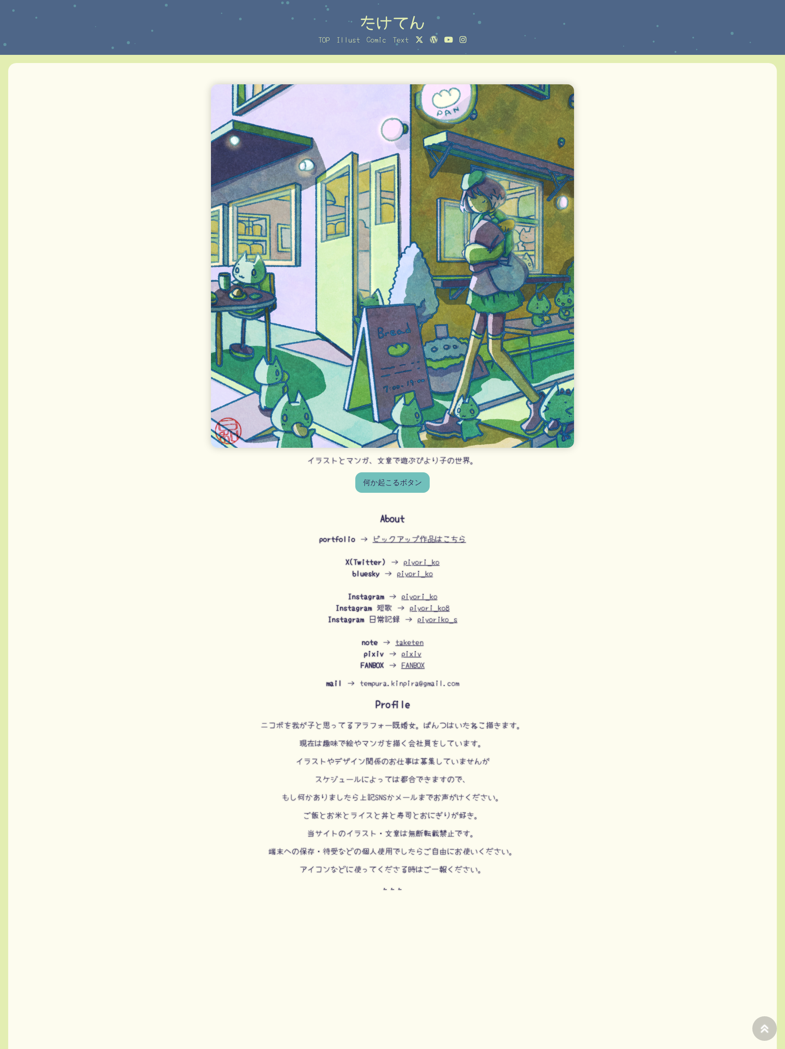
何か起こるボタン (392, 482)
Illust (348, 39)
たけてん (392, 22)
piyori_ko (422, 561)
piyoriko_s (437, 619)
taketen (409, 641)
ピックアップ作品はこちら (419, 538)
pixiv (411, 653)
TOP (324, 39)
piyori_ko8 (430, 607)
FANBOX (413, 664)
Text (401, 39)
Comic (376, 39)
